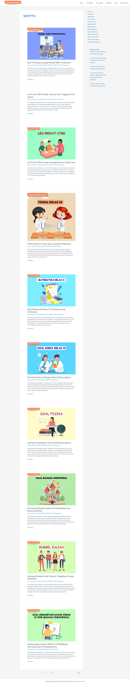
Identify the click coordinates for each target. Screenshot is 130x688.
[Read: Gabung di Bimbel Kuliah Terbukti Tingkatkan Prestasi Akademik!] (51, 557)
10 (52, 673)
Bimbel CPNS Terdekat (93, 39)
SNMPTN (56, 65)
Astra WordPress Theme (78, 681)
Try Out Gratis (124, 3)
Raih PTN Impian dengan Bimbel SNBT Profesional (49, 62)
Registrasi (108, 3)
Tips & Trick (50, 445)
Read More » (30, 79)
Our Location (99, 3)
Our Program (89, 3)
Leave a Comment (31, 65)
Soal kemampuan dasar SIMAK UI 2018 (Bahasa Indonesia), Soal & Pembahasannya (47, 645)
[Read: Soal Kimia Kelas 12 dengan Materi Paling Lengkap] (51, 358)
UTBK (60, 65)
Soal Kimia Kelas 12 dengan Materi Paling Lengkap (49, 377)
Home (81, 3)
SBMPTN (50, 65)
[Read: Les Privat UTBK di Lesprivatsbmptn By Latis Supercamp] (51, 143)
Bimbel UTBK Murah (93, 32)
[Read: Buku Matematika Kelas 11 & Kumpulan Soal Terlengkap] (51, 290)
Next (79, 673)
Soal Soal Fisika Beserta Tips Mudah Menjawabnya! (49, 443)
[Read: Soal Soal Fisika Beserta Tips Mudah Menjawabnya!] (51, 423)
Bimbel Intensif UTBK (93, 37)
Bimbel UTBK (91, 16)
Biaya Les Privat (92, 21)
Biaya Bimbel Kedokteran (94, 42)
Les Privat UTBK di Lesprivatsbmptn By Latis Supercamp (51, 162)
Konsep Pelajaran (41, 246)
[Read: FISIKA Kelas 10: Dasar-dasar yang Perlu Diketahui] (51, 216)
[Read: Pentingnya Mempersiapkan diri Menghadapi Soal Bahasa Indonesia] (51, 489)
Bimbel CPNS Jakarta (93, 34)
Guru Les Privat (91, 19)
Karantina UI (91, 14)
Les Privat (90, 11)
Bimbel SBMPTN (92, 24)
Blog (116, 3)
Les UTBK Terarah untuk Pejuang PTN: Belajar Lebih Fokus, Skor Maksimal (98, 60)
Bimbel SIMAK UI (92, 26)
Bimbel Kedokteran (92, 29)
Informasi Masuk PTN (42, 65)
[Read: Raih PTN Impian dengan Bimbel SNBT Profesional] (51, 43)
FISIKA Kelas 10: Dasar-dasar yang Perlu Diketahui (49, 244)
